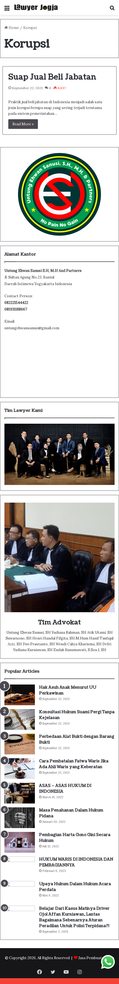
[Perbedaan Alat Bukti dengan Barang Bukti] (19, 744)
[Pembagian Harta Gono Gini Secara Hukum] (19, 842)
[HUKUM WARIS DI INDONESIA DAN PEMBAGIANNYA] (19, 866)
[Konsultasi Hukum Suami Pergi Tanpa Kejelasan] (19, 719)
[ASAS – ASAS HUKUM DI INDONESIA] (19, 793)
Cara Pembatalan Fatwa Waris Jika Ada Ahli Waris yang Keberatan (73, 764)
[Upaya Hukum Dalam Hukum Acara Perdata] (19, 891)
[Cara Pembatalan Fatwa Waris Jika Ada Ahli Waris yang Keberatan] (19, 768)
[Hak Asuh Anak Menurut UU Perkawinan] (19, 695)
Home (13, 27)
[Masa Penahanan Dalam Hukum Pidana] (19, 817)
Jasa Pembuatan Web (96, 958)
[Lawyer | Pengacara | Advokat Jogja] (36, 7)
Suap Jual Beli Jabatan (52, 77)
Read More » (23, 124)
